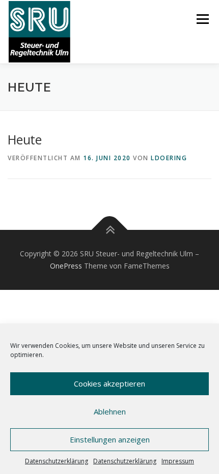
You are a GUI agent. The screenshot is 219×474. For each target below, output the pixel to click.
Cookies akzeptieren (109, 383)
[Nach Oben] (110, 230)
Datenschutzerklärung (56, 461)
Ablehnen (110, 411)
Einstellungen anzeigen (110, 439)
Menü (202, 19)
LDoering (169, 158)
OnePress (66, 266)
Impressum (177, 461)
